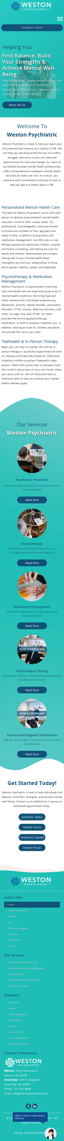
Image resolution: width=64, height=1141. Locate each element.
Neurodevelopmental (19, 1044)
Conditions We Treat (18, 910)
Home (11, 904)
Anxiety (12, 1008)
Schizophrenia (15, 1020)
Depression (14, 1002)
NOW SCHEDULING (32, 649)
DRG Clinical (14, 940)
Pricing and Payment (18, 928)
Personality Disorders (19, 1038)
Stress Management (18, 1014)
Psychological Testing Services (23, 962)
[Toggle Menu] (60, 19)
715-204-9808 (22, 1088)
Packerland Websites (37, 1132)
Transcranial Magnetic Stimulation (24, 980)
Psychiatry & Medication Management (27, 968)
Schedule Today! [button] (32, 27)
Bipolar (12, 1026)
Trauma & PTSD (16, 1032)
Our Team (13, 934)
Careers (12, 946)
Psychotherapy (16, 974)
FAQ (10, 922)
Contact (12, 916)
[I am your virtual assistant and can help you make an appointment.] (51, 1134)
